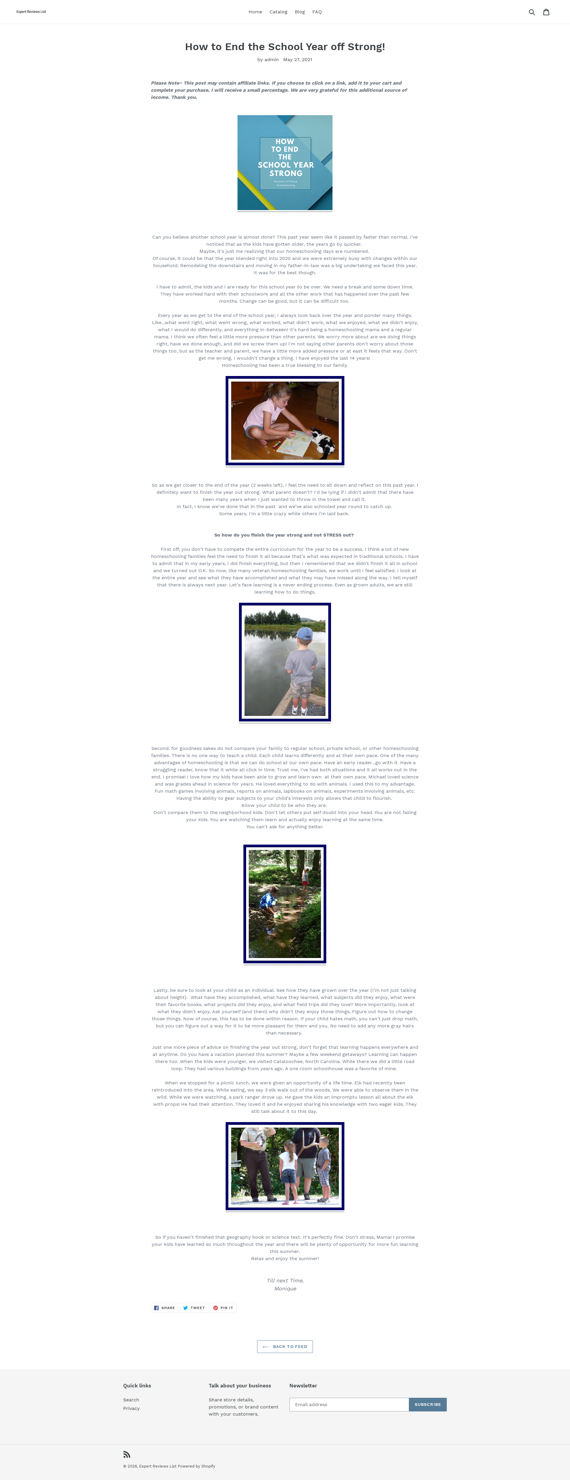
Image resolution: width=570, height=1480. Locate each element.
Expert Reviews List (157, 1466)
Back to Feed (290, 1346)
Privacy (131, 1408)
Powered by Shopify (196, 1466)
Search (131, 1400)
